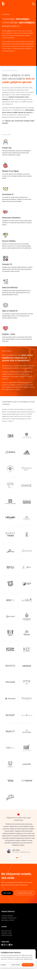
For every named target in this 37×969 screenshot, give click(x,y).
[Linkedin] (9, 945)
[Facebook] (2, 945)
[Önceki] (13, 858)
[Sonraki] (24, 858)
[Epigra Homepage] (3, 3)
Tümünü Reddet (15, 965)
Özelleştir (3, 965)
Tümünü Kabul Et (27, 965)
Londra (4, 926)
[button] (17, 857)
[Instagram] (5, 945)
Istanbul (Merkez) (7, 911)
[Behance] (12, 945)
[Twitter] (7, 945)
